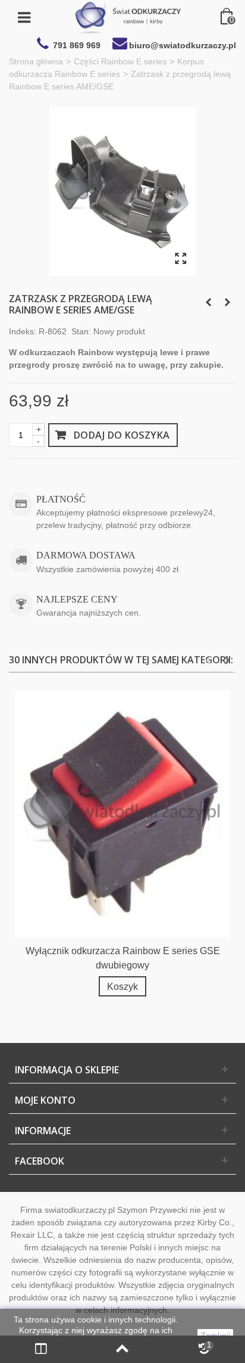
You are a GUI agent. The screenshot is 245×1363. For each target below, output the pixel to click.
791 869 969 (76, 45)
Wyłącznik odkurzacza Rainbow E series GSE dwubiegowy (123, 957)
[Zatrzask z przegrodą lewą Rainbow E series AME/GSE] (122, 191)
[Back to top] (122, 1349)
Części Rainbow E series (120, 61)
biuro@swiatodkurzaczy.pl (182, 45)
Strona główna (36, 61)
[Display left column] (40, 1349)
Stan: (81, 331)
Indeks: (22, 331)
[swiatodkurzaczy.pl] (127, 17)
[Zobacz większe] (180, 259)
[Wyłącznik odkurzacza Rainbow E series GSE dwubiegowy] (122, 814)
